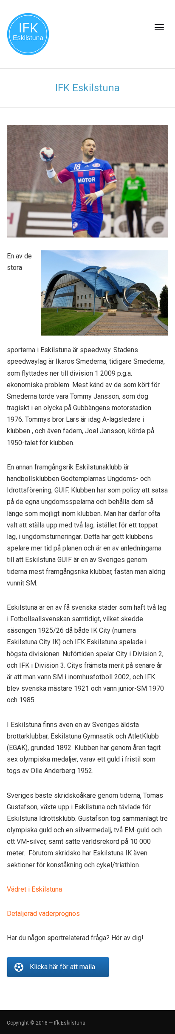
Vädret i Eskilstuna (34, 889)
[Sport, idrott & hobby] (28, 33)
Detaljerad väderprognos (43, 913)
